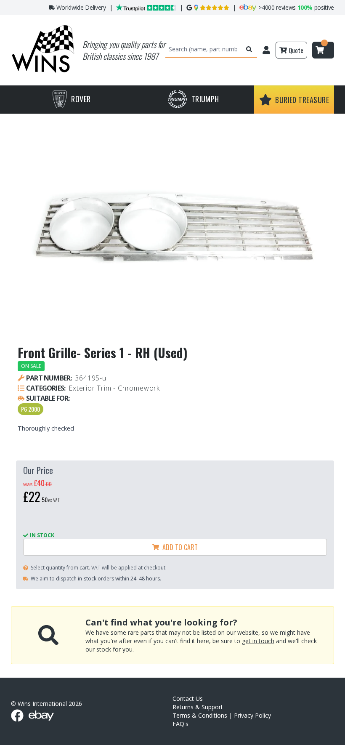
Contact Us (187, 698)
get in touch (258, 641)
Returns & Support (197, 707)
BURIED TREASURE (302, 99)
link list (338, 742)
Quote (296, 50)
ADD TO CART (178, 547)
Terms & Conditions (199, 715)
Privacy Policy (252, 715)
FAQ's (180, 724)
